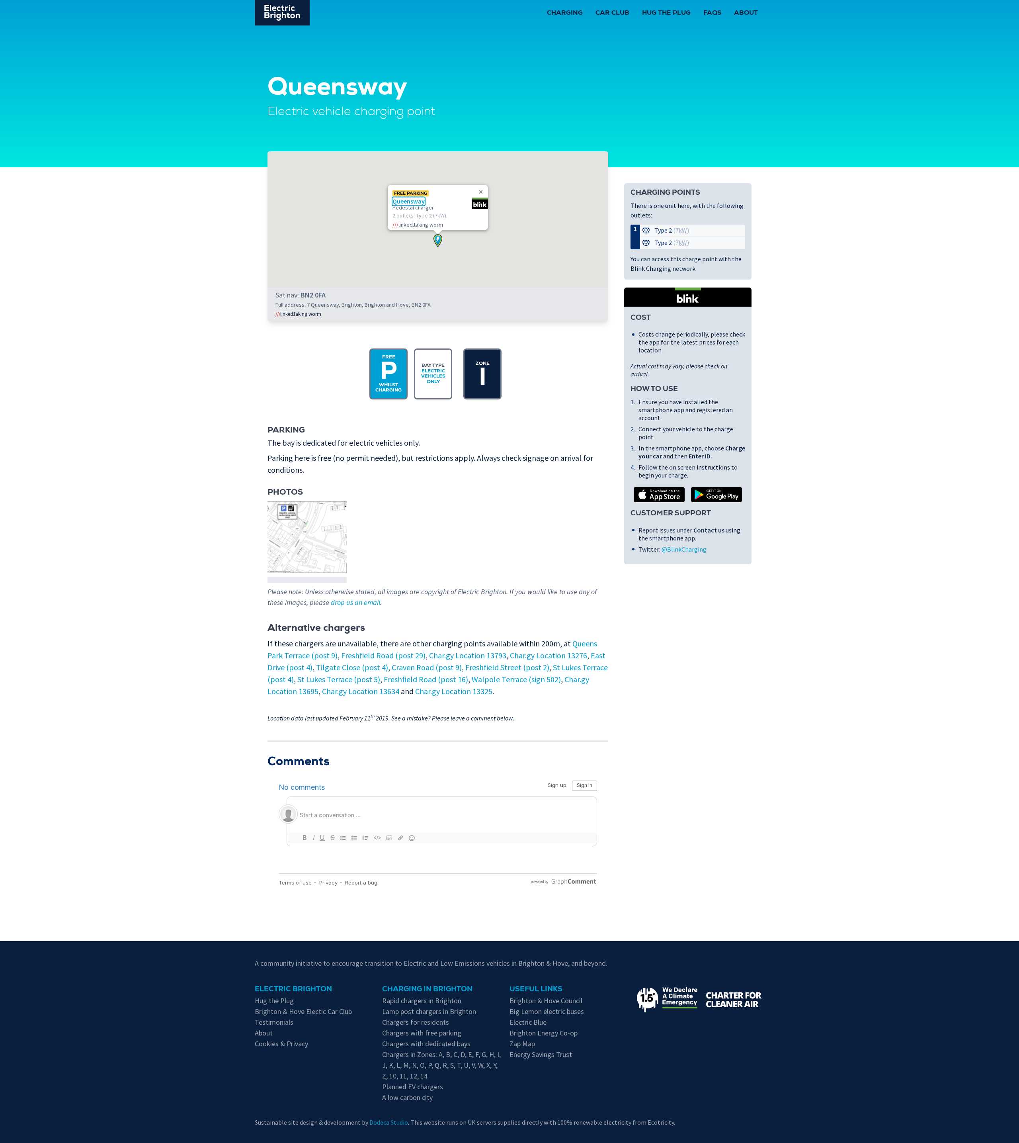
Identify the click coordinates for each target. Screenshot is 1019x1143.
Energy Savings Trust (541, 1054)
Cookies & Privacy (281, 1043)
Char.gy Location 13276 (548, 655)
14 (424, 1075)
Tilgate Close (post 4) (352, 667)
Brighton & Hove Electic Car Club (303, 1011)
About (746, 13)
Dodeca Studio (388, 1122)
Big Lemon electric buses (547, 1011)
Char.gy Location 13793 (467, 655)
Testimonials (274, 1022)
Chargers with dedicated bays (426, 1043)
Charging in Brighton (427, 989)
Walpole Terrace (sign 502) (516, 679)
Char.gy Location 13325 (453, 691)
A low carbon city (407, 1097)
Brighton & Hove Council (546, 1000)
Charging (565, 13)
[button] (437, 240)
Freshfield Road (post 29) (383, 655)
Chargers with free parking (421, 1032)
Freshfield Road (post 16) (426, 679)
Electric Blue (528, 1022)
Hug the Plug (666, 13)
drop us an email (355, 602)
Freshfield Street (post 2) (507, 667)
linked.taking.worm (298, 314)
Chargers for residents (415, 1022)
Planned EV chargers (412, 1086)
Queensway (408, 201)
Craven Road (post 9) (427, 667)
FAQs (712, 13)
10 (392, 1075)
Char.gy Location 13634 (360, 691)
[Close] (481, 192)
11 (403, 1075)
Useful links (536, 989)
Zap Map (522, 1043)
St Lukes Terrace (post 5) (338, 679)
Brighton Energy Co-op (544, 1032)
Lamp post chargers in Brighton (429, 1011)
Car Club (612, 13)
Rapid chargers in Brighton (421, 1000)
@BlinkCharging (684, 549)
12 (413, 1075)
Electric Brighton (293, 989)
